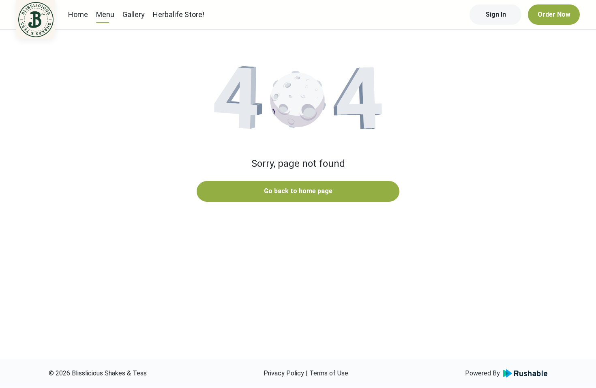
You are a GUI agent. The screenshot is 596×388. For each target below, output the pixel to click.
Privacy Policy (284, 373)
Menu (105, 14)
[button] (298, 97)
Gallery (133, 14)
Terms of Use (328, 373)
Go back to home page (298, 191)
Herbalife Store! (178, 14)
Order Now (554, 14)
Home (78, 14)
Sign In (495, 14)
